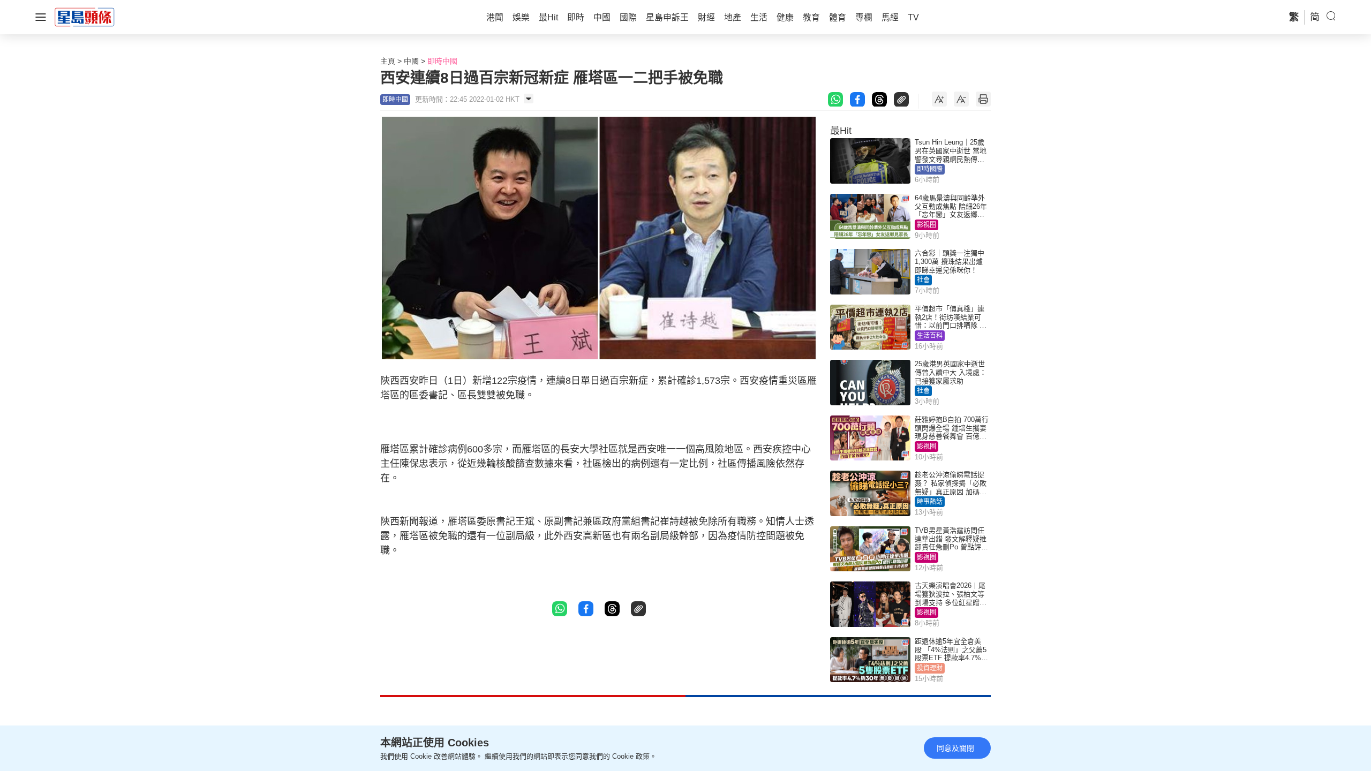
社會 (923, 280)
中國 (411, 61)
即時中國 (442, 61)
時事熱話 (930, 501)
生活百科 (930, 335)
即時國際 (930, 169)
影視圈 (926, 225)
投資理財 (930, 668)
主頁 (387, 61)
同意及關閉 (955, 748)
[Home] (85, 16)
